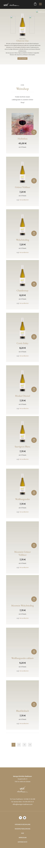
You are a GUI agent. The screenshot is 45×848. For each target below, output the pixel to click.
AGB (22, 833)
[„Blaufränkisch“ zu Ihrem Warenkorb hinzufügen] (34, 704)
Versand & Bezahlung (22, 824)
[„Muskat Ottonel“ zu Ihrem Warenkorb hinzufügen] (34, 389)
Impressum (22, 837)
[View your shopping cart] (35, 4)
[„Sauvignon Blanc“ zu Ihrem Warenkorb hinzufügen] (34, 440)
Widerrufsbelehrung (22, 829)
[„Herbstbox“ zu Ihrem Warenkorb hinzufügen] (34, 132)
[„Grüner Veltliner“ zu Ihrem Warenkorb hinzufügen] (34, 180)
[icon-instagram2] (24, 817)
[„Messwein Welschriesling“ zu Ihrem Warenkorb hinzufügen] (34, 599)
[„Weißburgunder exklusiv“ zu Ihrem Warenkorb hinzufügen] (34, 651)
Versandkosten (24, 200)
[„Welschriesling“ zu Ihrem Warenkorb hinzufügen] (34, 233)
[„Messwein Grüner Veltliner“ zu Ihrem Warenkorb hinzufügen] (34, 545)
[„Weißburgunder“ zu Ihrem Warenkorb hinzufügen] (34, 492)
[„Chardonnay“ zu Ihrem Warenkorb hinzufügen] (34, 284)
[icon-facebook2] (21, 817)
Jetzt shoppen (22, 58)
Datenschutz (22, 842)
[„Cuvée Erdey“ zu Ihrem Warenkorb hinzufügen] (34, 337)
